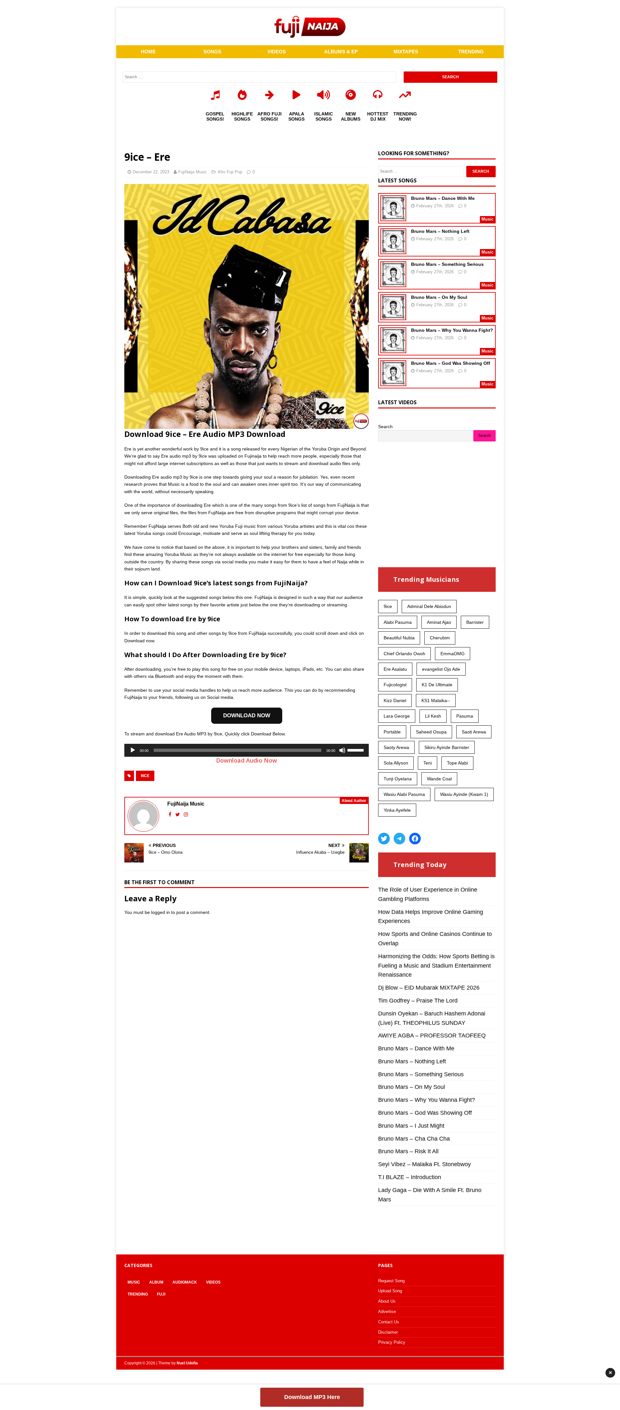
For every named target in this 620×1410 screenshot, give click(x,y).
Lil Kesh (433, 716)
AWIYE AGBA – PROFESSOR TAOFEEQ (432, 1035)
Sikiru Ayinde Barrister (446, 747)
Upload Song (390, 1290)
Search (385, 426)
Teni (427, 762)
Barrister (475, 622)
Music (134, 1282)
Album (156, 1282)
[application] (246, 750)
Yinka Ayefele (397, 810)
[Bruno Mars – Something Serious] (393, 283)
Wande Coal (439, 778)
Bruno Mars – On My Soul (439, 297)
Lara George (397, 716)
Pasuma (464, 716)
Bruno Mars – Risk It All (408, 1151)
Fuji (161, 1294)
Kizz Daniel (395, 700)
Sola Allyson (396, 762)
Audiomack (184, 1282)
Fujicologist (395, 684)
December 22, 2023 (151, 171)
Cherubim (440, 637)
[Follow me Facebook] (171, 814)
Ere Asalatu (395, 669)
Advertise (387, 1311)
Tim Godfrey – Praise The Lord (418, 1000)
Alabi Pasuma (398, 622)
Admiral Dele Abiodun (429, 606)
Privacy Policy (391, 1342)
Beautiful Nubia (399, 637)
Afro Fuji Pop (230, 171)
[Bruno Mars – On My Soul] (393, 316)
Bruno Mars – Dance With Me (443, 198)
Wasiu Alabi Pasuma (404, 794)
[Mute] (342, 750)
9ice (145, 776)
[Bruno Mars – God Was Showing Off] (393, 382)
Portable (392, 731)
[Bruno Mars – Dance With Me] (393, 217)
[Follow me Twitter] (178, 814)
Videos (213, 1282)
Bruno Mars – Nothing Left (440, 231)
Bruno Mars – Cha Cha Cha (414, 1138)
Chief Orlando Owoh (404, 653)
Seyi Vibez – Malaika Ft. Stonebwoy (424, 1164)
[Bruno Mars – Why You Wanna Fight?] (393, 349)
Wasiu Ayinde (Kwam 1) (464, 794)
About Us (387, 1301)
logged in (160, 912)
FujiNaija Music (192, 171)
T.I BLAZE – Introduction (409, 1177)
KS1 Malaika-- (435, 700)
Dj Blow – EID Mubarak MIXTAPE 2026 (429, 987)
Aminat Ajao (439, 622)
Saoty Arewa (396, 747)
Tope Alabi (457, 762)
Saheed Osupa (431, 731)
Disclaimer (388, 1332)
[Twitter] (384, 838)
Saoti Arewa (474, 731)
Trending (138, 1294)
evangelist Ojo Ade (441, 669)
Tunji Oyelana (398, 778)
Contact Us (388, 1321)
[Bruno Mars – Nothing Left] (393, 250)
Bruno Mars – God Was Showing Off (450, 363)
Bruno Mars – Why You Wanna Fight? (452, 330)
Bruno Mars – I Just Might (411, 1126)
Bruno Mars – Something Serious (447, 264)
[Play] (132, 750)
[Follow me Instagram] (186, 814)
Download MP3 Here (312, 1397)
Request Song (391, 1280)
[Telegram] (399, 838)
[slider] (356, 749)
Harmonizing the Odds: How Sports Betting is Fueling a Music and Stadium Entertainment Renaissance (436, 965)
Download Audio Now (246, 760)
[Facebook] (415, 838)
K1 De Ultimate (437, 684)
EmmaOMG (452, 653)
